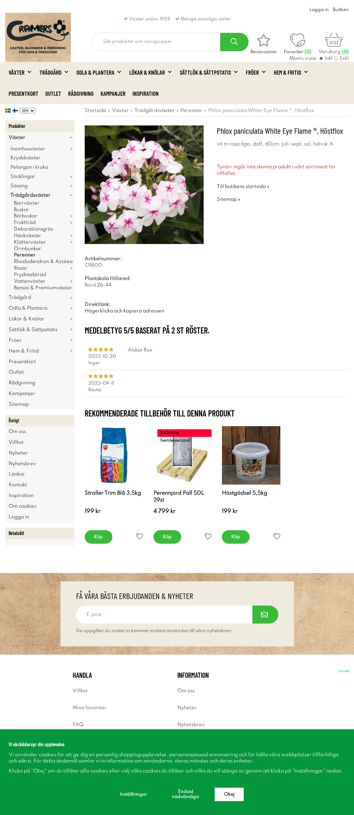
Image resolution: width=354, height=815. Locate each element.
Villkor (16, 442)
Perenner (25, 255)
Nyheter (18, 453)
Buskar (21, 209)
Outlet (53, 93)
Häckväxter (27, 235)
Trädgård (50, 72)
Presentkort (23, 93)
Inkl (329, 58)
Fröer (252, 72)
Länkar (17, 474)
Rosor (20, 268)
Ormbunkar (27, 248)
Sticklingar (22, 176)
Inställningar (133, 794)
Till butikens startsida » (243, 186)
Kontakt (18, 485)
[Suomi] (16, 110)
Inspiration (145, 93)
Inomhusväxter (27, 149)
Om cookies (22, 506)
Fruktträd (25, 222)
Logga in (319, 10)
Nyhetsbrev (22, 463)
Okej (229, 794)
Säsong (19, 186)
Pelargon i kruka (29, 167)
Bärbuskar (25, 216)
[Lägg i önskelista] (139, 536)
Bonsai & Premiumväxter (43, 287)
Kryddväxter (25, 158)
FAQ (78, 724)
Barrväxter (26, 203)
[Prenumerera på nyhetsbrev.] (265, 615)
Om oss (17, 431)
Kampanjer (113, 93)
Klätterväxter (30, 242)
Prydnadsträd (30, 274)
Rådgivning (81, 93)
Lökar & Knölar (147, 72)
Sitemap (19, 404)
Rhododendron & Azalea (43, 261)
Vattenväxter (29, 281)
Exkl (344, 58)
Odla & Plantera (95, 72)
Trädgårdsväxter (30, 195)
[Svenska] (8, 110)
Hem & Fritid (287, 72)
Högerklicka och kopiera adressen (124, 311)
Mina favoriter (89, 707)
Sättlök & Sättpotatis (205, 72)
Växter (17, 72)
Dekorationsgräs (33, 229)
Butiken (341, 10)
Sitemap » (228, 199)
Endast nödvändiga (185, 794)
